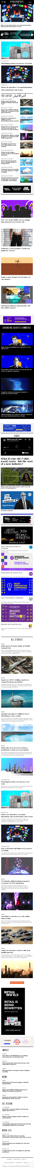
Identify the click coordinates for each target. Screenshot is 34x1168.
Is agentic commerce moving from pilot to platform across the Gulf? (14, 393)
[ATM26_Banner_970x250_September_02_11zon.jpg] (17, 34)
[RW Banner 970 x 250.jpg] (17, 189)
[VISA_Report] (17, 428)
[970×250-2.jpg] (17, 520)
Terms (23, 1159)
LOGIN (30, 2)
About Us (26, 1162)
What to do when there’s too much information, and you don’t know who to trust (16, 89)
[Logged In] (17, 1041)
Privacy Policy (17, 1159)
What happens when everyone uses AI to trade (16, 63)
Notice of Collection (9, 1162)
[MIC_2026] (17, 320)
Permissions (19, 1162)
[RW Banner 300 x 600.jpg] (13, 1011)
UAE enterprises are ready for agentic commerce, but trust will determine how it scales (17, 415)
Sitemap (5, 1166)
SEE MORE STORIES (17, 982)
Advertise (9, 1159)
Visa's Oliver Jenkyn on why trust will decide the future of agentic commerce (16, 370)
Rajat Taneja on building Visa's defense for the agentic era (16, 348)
